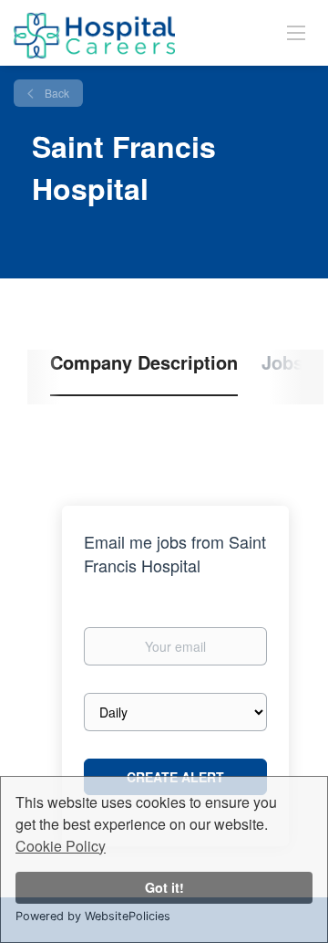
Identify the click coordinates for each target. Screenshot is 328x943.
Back (55, 92)
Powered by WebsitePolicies (92, 916)
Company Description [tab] (144, 362)
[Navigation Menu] (296, 32)
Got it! (164, 887)
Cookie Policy (60, 845)
